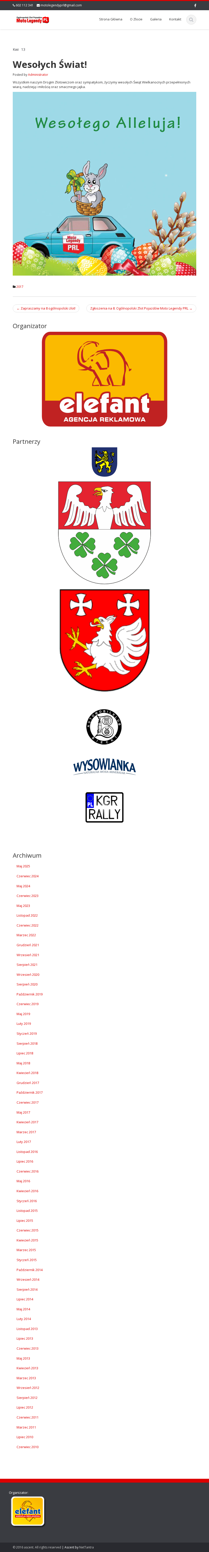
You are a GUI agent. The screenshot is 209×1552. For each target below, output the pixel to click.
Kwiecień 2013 (27, 1368)
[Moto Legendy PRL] (33, 19)
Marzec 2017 (26, 1132)
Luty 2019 (24, 1023)
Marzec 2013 (26, 1378)
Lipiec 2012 (25, 1407)
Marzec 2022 (26, 935)
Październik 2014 (30, 1269)
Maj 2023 (23, 905)
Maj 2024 (23, 886)
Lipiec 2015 (25, 1220)
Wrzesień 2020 (28, 974)
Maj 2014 (23, 1309)
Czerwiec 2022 (27, 925)
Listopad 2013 (27, 1328)
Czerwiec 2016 (27, 1171)
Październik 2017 (30, 1092)
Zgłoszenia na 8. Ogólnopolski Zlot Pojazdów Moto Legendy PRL (141, 308)
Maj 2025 (23, 866)
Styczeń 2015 (27, 1260)
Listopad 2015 (27, 1210)
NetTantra (86, 1547)
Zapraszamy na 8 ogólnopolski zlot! (46, 308)
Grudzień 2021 (28, 945)
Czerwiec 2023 (27, 895)
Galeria (156, 19)
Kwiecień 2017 (27, 1122)
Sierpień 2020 (27, 984)
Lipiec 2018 (25, 1053)
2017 (19, 287)
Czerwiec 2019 (27, 1004)
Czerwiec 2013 (27, 1348)
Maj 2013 (23, 1358)
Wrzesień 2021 (28, 955)
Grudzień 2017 (28, 1082)
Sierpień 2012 (27, 1397)
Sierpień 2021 (27, 964)
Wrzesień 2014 (28, 1279)
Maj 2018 (23, 1063)
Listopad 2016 (27, 1151)
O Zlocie (136, 19)
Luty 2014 (24, 1318)
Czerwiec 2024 (27, 876)
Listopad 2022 (27, 915)
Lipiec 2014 (25, 1299)
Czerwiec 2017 (27, 1102)
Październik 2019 (30, 994)
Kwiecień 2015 (27, 1240)
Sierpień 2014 (27, 1289)
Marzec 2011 (26, 1427)
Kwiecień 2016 (27, 1191)
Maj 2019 (23, 1014)
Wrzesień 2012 (28, 1387)
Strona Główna (110, 19)
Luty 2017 (24, 1141)
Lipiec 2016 (25, 1161)
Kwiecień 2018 (27, 1072)
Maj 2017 (23, 1112)
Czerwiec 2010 (27, 1447)
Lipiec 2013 (25, 1338)
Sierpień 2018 (27, 1043)
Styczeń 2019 (27, 1033)
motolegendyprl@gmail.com (61, 5)
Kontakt (175, 19)
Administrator (38, 74)
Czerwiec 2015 (27, 1230)
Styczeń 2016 (27, 1201)
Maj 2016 (23, 1181)
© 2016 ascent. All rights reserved (37, 1547)
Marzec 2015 (26, 1250)
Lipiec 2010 (25, 1437)
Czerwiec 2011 (27, 1417)
